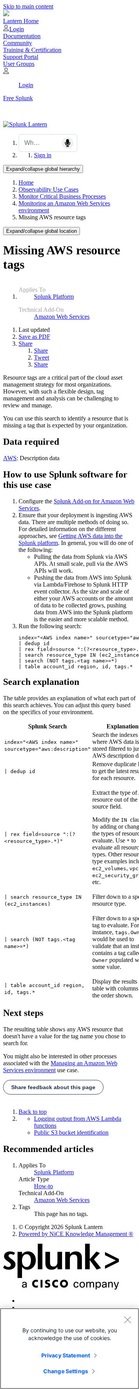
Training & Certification (32, 50)
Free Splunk (18, 98)
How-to (43, 1186)
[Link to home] (25, 124)
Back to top (33, 1111)
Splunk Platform (54, 296)
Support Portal (20, 57)
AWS (10, 458)
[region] (69, 1348)
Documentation (22, 36)
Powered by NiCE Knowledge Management (76, 1234)
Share (25, 343)
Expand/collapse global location (41, 231)
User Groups (18, 64)
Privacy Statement (65, 1355)
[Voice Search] (67, 143)
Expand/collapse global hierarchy (43, 169)
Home (26, 182)
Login (16, 29)
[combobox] (48, 143)
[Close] (127, 1319)
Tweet (41, 357)
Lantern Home (21, 21)
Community (17, 43)
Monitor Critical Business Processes (62, 196)
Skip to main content (28, 6)
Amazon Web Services (62, 316)
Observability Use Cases (48, 189)
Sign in (42, 155)
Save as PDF (34, 336)
